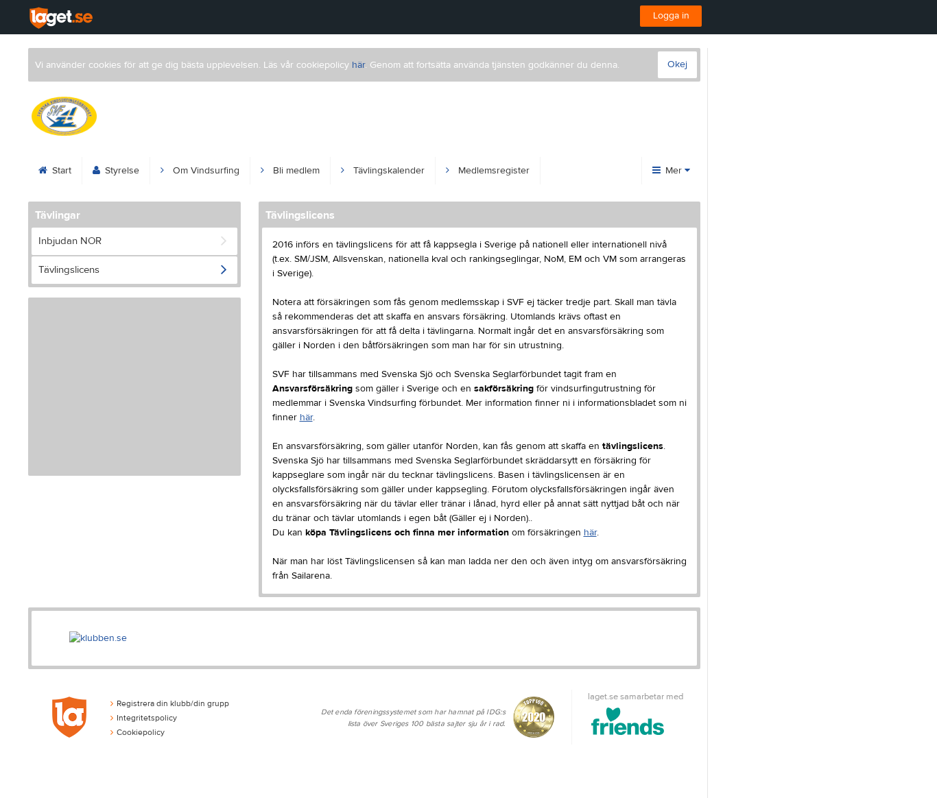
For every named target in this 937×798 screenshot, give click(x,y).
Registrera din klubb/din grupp (173, 703)
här (358, 65)
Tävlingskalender (388, 171)
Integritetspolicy (147, 717)
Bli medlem (295, 171)
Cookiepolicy (141, 732)
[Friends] (628, 724)
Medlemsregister (492, 171)
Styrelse (120, 171)
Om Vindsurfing (204, 171)
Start (60, 171)
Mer (674, 171)
